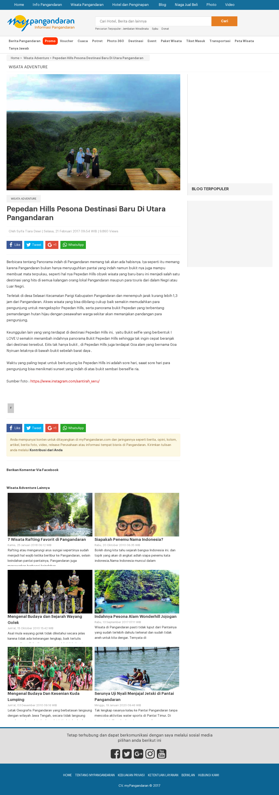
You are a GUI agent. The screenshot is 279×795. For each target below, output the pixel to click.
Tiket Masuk (195, 41)
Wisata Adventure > (36, 58)
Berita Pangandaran (25, 41)
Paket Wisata (171, 41)
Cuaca (83, 41)
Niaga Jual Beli (186, 5)
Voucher (66, 41)
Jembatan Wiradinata (136, 28)
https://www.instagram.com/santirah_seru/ (65, 381)
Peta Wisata (244, 41)
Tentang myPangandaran (95, 775)
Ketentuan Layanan (163, 775)
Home (19, 5)
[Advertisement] (230, 234)
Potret (97, 41)
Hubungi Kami (208, 775)
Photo (211, 5)
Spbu (155, 28)
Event (152, 41)
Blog (162, 5)
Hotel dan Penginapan (130, 5)
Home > (16, 58)
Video (230, 5)
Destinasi (135, 41)
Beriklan (188, 775)
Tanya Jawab (19, 48)
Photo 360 (115, 41)
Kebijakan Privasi (131, 775)
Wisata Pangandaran (87, 5)
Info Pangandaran (47, 5)
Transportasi (219, 41)
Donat (165, 28)
